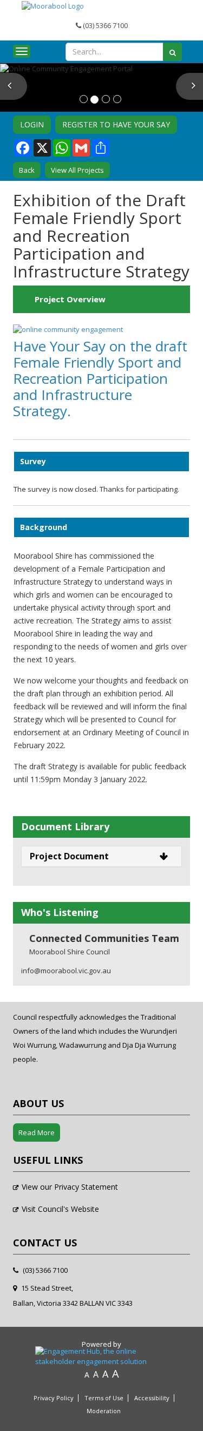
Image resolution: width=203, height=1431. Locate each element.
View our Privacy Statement (70, 1187)
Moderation (104, 1411)
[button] (13, 86)
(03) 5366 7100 (104, 25)
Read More (36, 1132)
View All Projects (77, 170)
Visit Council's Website (60, 1209)
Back (27, 170)
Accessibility (151, 1398)
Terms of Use (103, 1398)
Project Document (69, 856)
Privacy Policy (54, 1398)
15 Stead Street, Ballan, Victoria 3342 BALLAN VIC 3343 (73, 1295)
